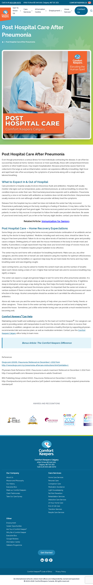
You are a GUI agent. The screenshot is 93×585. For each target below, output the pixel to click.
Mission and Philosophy (15, 481)
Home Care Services (55, 477)
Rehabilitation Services (56, 496)
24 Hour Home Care (55, 503)
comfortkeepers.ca (78, 3)
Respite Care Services (56, 512)
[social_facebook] (51, 560)
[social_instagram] (46, 560)
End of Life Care (54, 506)
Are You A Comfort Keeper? (16, 529)
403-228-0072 (15, 3)
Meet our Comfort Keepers (16, 490)
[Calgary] (5, 14)
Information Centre (40, 10)
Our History (10, 484)
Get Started (46, 552)
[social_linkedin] (42, 560)
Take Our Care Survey (14, 496)
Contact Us (81, 10)
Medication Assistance (56, 487)
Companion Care (54, 484)
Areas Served (67, 10)
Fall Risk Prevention (55, 493)
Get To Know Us (15, 10)
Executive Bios (11, 487)
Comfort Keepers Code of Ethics (39, 572)
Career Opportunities (14, 526)
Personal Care (53, 481)
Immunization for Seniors (55, 221)
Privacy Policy (61, 572)
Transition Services (55, 509)
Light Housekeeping (55, 490)
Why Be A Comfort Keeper (16, 532)
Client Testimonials (13, 493)
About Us (9, 477)
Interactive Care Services (57, 500)
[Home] (3, 42)
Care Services (27, 10)
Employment (54, 11)
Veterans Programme (14, 545)
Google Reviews (12, 539)
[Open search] (91, 10)
